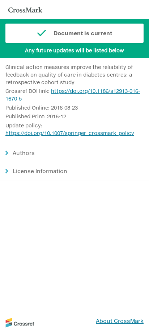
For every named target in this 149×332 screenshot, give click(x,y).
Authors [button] (24, 152)
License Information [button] (40, 171)
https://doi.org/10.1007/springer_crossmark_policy (69, 133)
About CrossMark (120, 320)
